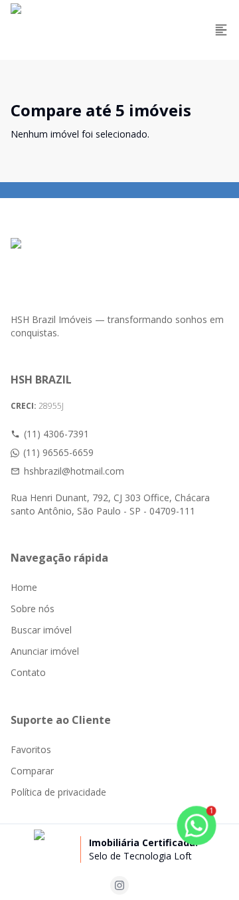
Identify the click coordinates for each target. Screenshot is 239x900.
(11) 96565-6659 (58, 452)
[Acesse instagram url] (119, 885)
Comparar (32, 770)
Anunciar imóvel (45, 651)
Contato (28, 672)
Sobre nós (32, 608)
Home (24, 587)
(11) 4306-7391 (56, 433)
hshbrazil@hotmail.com (74, 471)
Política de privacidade (58, 792)
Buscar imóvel (41, 629)
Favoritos (31, 749)
